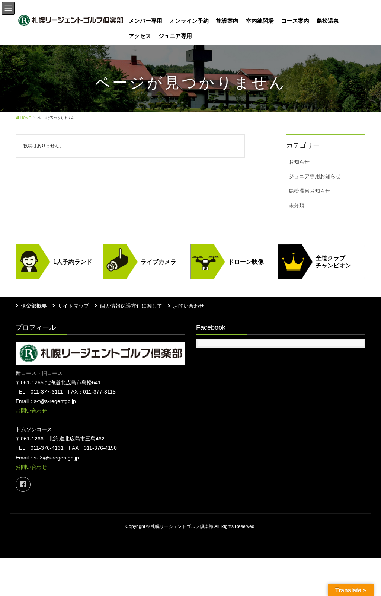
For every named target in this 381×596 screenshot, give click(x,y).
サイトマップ (73, 306)
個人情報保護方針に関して (131, 306)
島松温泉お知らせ (309, 191)
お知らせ (299, 162)
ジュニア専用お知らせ (315, 176)
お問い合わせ (188, 306)
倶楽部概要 (34, 306)
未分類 (296, 205)
